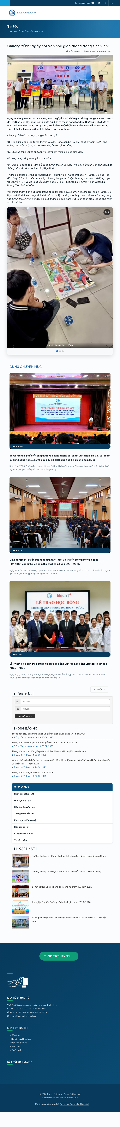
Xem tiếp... (98, 689)
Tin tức (18, 31)
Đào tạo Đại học (22, 800)
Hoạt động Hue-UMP (24, 793)
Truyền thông (21, 840)
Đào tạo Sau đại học (24, 807)
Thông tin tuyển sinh (24, 813)
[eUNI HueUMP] (105, 3)
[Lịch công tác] (99, 3)
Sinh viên (15, 1046)
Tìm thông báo (25, 716)
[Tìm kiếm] (111, 3)
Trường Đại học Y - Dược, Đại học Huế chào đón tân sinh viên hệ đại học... (68, 871)
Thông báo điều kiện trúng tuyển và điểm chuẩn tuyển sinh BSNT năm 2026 (48, 733)
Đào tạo (15, 1035)
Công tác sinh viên (33, 31)
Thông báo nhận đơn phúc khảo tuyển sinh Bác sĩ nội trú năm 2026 (44, 742)
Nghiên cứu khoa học (21, 1039)
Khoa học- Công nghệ (25, 820)
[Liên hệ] (93, 3)
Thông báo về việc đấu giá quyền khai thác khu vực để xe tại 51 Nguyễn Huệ (49, 751)
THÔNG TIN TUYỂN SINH (58, 956)
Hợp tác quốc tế (22, 827)
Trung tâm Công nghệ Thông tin (74, 1104)
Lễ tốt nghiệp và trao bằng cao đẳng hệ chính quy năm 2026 (62, 887)
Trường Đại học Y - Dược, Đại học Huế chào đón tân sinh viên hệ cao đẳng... (69, 856)
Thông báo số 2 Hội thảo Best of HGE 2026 (33, 772)
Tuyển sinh (16, 1050)
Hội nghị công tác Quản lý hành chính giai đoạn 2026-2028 (61, 902)
